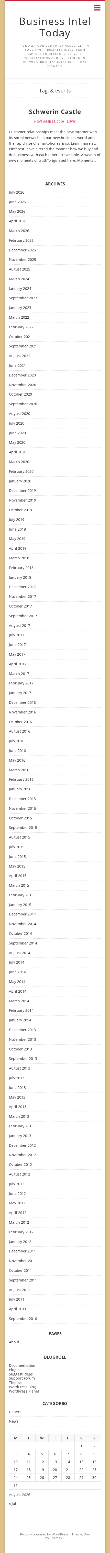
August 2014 (19, 953)
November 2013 (22, 1039)
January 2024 (20, 289)
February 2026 (21, 240)
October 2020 (20, 394)
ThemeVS (57, 1538)
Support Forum (22, 1378)
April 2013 (17, 1107)
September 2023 (23, 298)
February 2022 (21, 327)
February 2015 (21, 895)
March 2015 (19, 885)
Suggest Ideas (21, 1374)
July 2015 (16, 847)
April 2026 (17, 221)
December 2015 (22, 799)
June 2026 (17, 202)
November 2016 (22, 712)
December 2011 (22, 1251)
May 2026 (17, 211)
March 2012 (19, 1222)
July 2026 (16, 192)
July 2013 (16, 1078)
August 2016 (19, 731)
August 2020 (19, 414)
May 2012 (17, 1203)
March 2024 (19, 279)
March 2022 (19, 317)
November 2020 (22, 385)
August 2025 (19, 269)
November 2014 (22, 924)
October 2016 (20, 722)
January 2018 (20, 577)
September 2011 (23, 1280)
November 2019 (22, 500)
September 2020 (23, 404)
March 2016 (19, 770)
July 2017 (16, 635)
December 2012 (22, 1145)
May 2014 (17, 982)
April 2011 (17, 1309)
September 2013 (23, 1059)
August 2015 (19, 837)
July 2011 (16, 1299)
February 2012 (21, 1232)
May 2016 (17, 760)
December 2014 (22, 914)
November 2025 (22, 260)
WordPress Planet (24, 1391)
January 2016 (20, 789)
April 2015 (17, 876)
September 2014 (23, 943)
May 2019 (17, 539)
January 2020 (20, 481)
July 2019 (16, 520)
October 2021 (20, 337)
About (14, 1342)
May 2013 (17, 1097)
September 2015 (23, 828)
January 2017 (20, 693)
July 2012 (16, 1184)
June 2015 (17, 857)
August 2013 (19, 1068)
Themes (16, 1382)
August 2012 (19, 1174)
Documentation (22, 1365)
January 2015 (20, 905)
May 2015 (17, 866)
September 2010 (23, 1319)
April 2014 (17, 991)
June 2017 (17, 645)
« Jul (12, 1503)
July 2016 (16, 741)
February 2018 (21, 568)
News (71, 122)
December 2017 (22, 587)
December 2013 (22, 1030)
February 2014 (21, 1010)
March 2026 (19, 231)
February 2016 (21, 779)
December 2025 (22, 250)
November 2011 (22, 1261)
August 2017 (19, 626)
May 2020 (17, 442)
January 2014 (20, 1020)
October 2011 (20, 1270)
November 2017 (22, 597)
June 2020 (17, 433)
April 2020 (17, 452)
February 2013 (21, 1126)
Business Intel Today (55, 26)
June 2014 (17, 972)
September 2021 (23, 346)
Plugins (15, 1369)
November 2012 (22, 1155)
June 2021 (17, 365)
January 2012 (20, 1242)
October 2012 (20, 1165)
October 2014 (20, 933)
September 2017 (23, 616)
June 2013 (17, 1088)
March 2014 (19, 1001)
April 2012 (17, 1213)
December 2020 (22, 375)
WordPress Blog (22, 1386)
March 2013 (19, 1116)
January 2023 (20, 308)
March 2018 (19, 558)
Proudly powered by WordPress (44, 1534)
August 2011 (19, 1290)
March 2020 (19, 462)
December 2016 (22, 702)
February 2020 (21, 471)
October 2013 (20, 1049)
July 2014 (16, 962)
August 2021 (19, 356)
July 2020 (16, 423)
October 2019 (20, 510)
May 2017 (17, 654)
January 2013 (20, 1136)
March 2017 (19, 674)
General (16, 1412)
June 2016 (17, 751)
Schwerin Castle (55, 111)
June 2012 (17, 1194)
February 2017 (21, 683)
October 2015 (20, 818)
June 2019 (17, 529)
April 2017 (17, 664)
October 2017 (20, 606)
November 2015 (22, 808)
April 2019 (17, 548)
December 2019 (22, 491)
